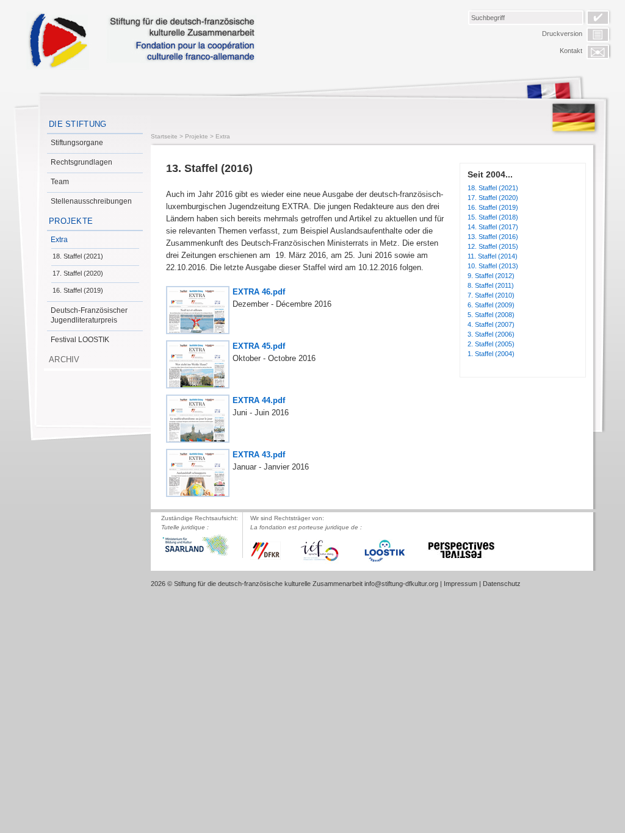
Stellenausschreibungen (91, 201)
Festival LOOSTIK (80, 339)
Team (60, 181)
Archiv (64, 359)
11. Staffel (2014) (493, 256)
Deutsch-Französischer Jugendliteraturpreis (89, 315)
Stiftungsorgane (77, 142)
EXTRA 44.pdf (259, 400)
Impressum (460, 583)
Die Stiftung (78, 124)
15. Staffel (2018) (493, 217)
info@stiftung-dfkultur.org (401, 583)
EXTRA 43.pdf (259, 454)
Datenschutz (502, 583)
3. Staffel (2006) (491, 334)
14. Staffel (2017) (493, 227)
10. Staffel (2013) (493, 266)
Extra (59, 239)
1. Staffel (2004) (491, 353)
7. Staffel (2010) (491, 295)
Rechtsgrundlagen (81, 162)
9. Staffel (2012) (491, 275)
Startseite (164, 136)
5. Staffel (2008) (491, 314)
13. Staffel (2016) (493, 236)
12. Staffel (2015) (493, 246)
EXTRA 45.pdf (259, 346)
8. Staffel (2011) (491, 285)
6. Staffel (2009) (491, 305)
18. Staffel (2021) (77, 256)
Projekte (71, 221)
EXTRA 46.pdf (259, 291)
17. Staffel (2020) (77, 273)
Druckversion (562, 33)
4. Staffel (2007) (491, 324)
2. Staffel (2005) (491, 344)
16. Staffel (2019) (77, 290)
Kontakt (571, 50)
